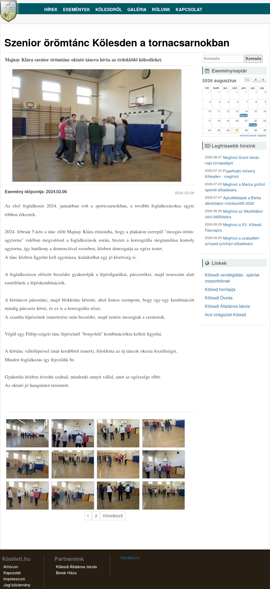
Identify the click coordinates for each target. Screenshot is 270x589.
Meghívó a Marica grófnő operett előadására (235, 186)
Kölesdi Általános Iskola (227, 306)
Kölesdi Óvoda (219, 298)
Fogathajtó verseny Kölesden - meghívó (230, 173)
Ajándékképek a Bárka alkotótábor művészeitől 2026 (233, 200)
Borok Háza (66, 572)
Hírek (51, 9)
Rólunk (161, 9)
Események (76, 9)
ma (247, 80)
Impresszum (14, 578)
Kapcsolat (189, 9)
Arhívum (10, 566)
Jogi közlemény (17, 584)
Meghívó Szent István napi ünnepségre (232, 159)
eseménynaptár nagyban (253, 135)
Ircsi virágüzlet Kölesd (225, 314)
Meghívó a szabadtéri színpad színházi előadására (232, 240)
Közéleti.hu (130, 557)
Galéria (137, 9)
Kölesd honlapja (220, 289)
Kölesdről (108, 9)
